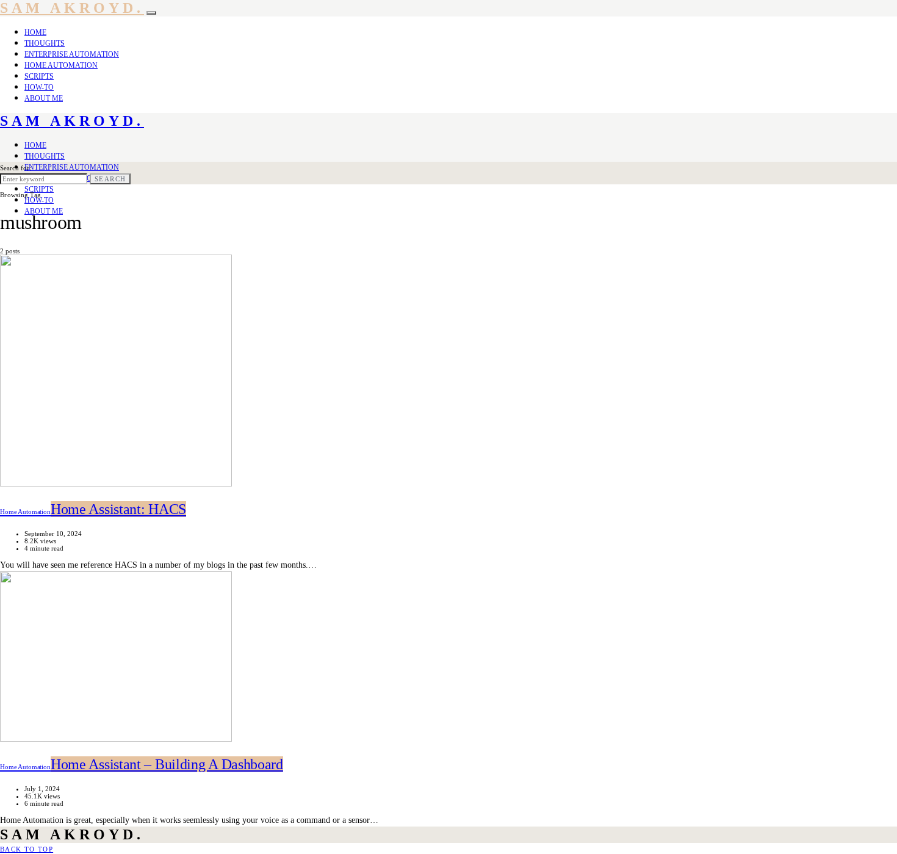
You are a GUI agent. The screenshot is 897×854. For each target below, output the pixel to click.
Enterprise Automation (71, 54)
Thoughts (44, 43)
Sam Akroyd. (72, 8)
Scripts (39, 76)
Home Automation (61, 65)
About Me (43, 98)
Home (35, 32)
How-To (39, 87)
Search (110, 179)
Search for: (15, 168)
